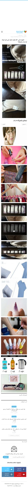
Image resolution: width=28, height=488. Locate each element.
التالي (3, 124)
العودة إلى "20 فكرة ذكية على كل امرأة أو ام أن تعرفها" (14, 41)
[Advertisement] (14, 15)
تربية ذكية (14, 406)
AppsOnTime (9, 485)
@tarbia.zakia (11, 462)
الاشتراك (6, 457)
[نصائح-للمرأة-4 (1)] (14, 136)
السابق (24, 124)
